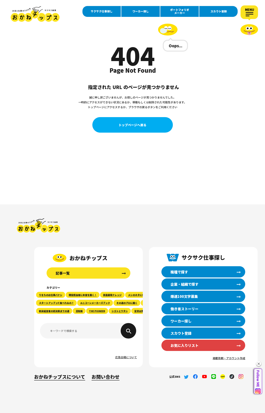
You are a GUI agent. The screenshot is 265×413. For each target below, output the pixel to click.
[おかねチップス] (35, 14)
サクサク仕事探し (102, 11)
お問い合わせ (106, 376)
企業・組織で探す (184, 284)
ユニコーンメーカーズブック (95, 302)
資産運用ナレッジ (112, 294)
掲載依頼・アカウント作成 (229, 358)
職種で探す (179, 271)
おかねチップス (38, 225)
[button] (258, 363)
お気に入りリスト (184, 345)
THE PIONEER (97, 311)
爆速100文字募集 (184, 296)
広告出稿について (126, 357)
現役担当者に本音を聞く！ (83, 294)
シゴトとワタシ (120, 311)
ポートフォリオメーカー (179, 11)
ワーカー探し (140, 11)
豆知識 (79, 311)
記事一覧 (63, 273)
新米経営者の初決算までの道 (54, 311)
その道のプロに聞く (126, 302)
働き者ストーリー (184, 308)
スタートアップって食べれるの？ (56, 302)
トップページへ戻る (132, 125)
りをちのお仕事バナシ (50, 294)
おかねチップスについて (59, 376)
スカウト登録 (218, 11)
